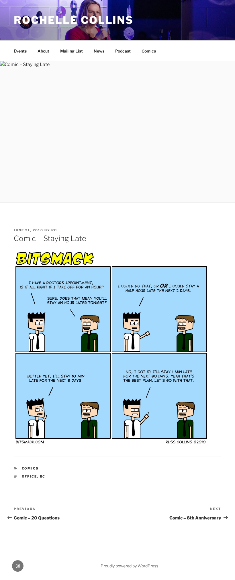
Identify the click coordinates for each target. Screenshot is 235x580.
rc (54, 230)
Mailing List (71, 51)
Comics (149, 51)
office (29, 476)
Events (20, 51)
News (99, 51)
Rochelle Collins (74, 20)
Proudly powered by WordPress (129, 565)
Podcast (123, 51)
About (43, 51)
